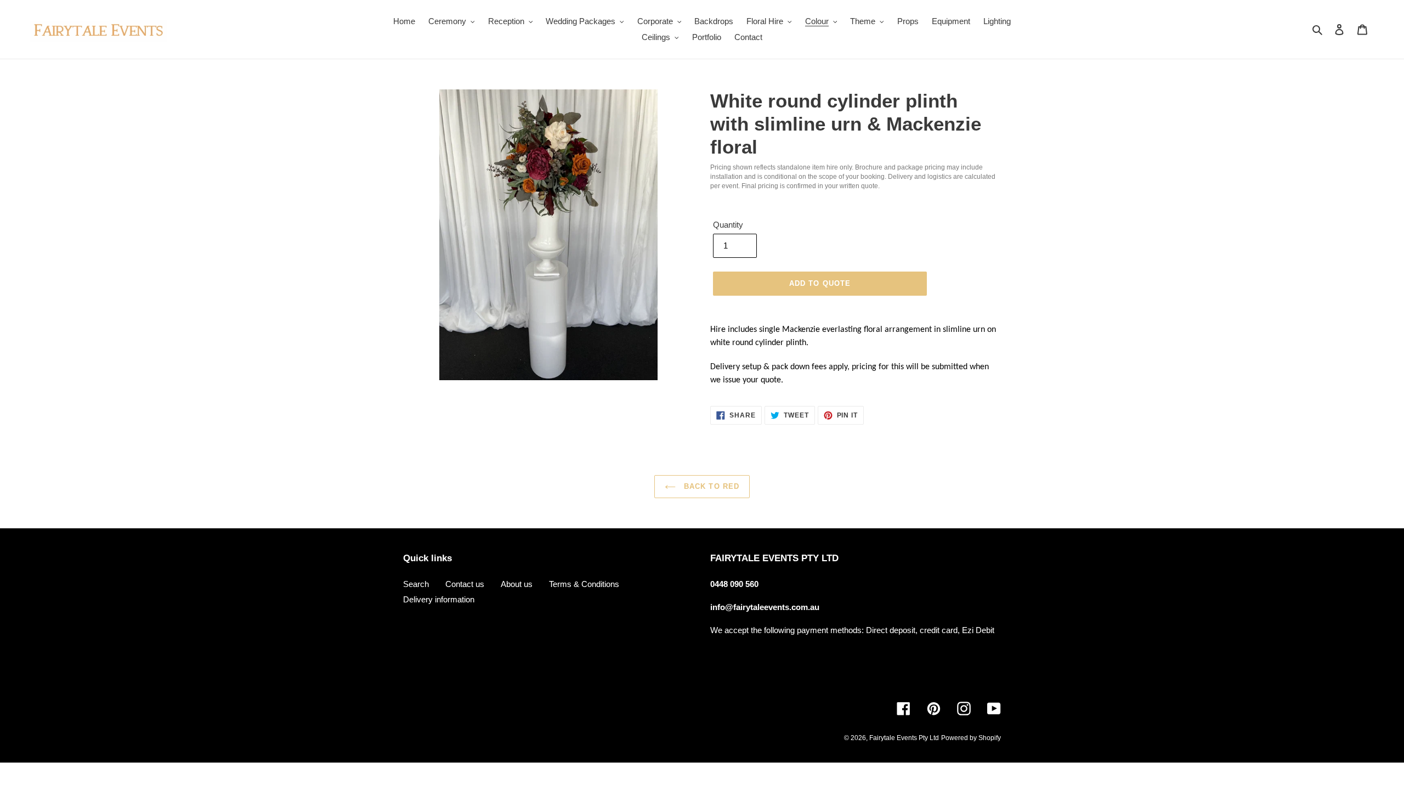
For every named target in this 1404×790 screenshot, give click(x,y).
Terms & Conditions (584, 584)
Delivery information (438, 599)
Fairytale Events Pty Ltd (904, 738)
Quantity (728, 224)
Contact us (464, 584)
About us (517, 584)
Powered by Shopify (971, 738)
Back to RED (710, 486)
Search (416, 584)
